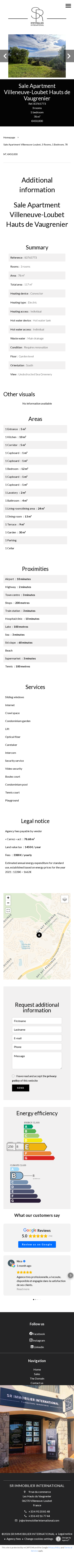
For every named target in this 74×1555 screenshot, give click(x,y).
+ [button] (8, 898)
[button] (3, 1275)
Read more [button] (23, 1289)
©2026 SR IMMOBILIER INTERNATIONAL (28, 1533)
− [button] (8, 903)
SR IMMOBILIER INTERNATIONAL (37, 1485)
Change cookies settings (38, 1538)
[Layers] (64, 899)
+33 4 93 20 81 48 (39, 1511)
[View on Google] (11, 1263)
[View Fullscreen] (8, 910)
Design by (66, 1539)
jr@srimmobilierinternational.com (39, 1520)
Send (20, 1088)
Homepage (9, 137)
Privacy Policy (54, 1547)
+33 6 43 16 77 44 (39, 1516)
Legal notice (65, 1533)
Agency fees (14, 1538)
